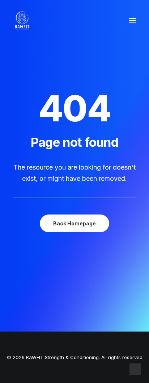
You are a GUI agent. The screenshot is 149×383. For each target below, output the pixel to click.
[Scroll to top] (135, 368)
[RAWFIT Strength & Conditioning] (22, 21)
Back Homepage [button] (74, 223)
